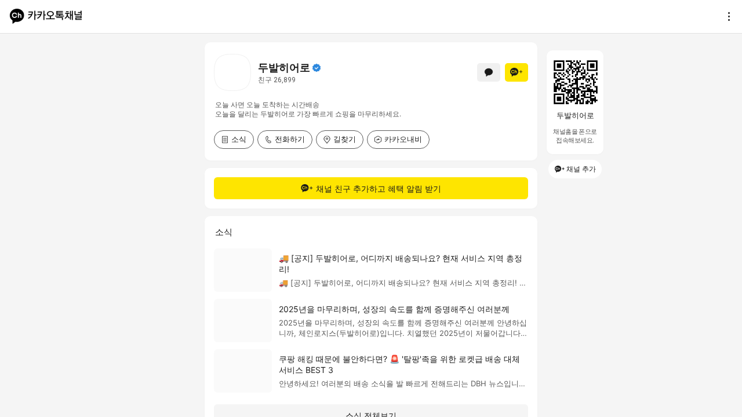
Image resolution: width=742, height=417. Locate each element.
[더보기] (726, 16)
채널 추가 (581, 168)
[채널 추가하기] (516, 72)
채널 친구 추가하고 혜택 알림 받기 (378, 188)
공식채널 (316, 67)
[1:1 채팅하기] (488, 72)
